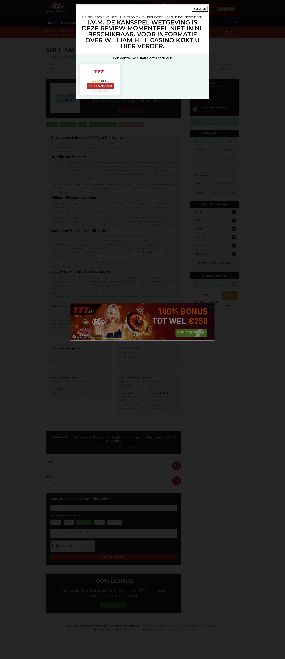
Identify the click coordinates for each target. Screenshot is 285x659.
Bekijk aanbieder (100, 86)
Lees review (100, 90)
